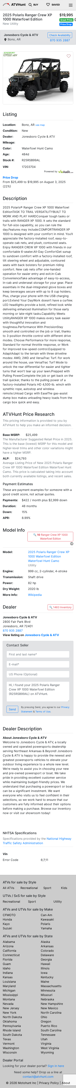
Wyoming (47, 1052)
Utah (44, 1039)
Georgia (46, 959)
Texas (7, 1039)
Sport (47, 888)
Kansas (8, 977)
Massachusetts (51, 986)
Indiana (8, 973)
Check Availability (59, 35)
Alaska (45, 942)
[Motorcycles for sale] (30, 4)
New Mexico (49, 1008)
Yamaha (46, 928)
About (66, 1083)
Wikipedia (35, 595)
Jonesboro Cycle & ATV (42, 635)
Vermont (9, 1043)
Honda (7, 919)
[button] (71, 543)
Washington (11, 1048)
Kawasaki (47, 919)
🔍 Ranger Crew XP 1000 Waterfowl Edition (50, 536)
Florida (7, 959)
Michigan (9, 990)
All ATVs (8, 888)
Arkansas (47, 946)
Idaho (7, 968)
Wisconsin (10, 1052)
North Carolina (51, 1012)
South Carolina (51, 1030)
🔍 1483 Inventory (60, 607)
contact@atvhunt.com (38, 1076)
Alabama (9, 942)
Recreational (29, 888)
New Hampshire (52, 1004)
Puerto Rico (49, 1026)
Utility (57, 901)
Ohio (44, 1017)
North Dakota (12, 1017)
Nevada (8, 1004)
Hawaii (45, 964)
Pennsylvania (12, 1026)
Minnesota (48, 990)
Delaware (47, 955)
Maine (45, 981)
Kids (64, 888)
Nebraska (47, 999)
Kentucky (47, 977)
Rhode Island (12, 1030)
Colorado (47, 950)
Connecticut (11, 955)
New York (9, 1012)
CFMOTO (9, 915)
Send (12, 709)
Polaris (45, 924)
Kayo (6, 924)
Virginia (46, 1043)
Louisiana (9, 981)
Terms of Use (42, 711)
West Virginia (50, 1048)
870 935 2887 (60, 40)
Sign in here (56, 1066)
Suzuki (7, 928)
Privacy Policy (49, 1083)
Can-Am (46, 915)
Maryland (9, 986)
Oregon (46, 1021)
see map (40, 125)
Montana (9, 999)
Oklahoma (10, 1021)
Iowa (44, 973)
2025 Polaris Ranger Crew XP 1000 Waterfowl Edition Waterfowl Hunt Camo (48, 556)
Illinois (45, 968)
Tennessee (48, 1035)
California (9, 950)
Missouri (46, 995)
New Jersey (11, 1008)
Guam (7, 964)
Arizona (8, 946)
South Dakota (12, 1035)
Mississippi (10, 995)
